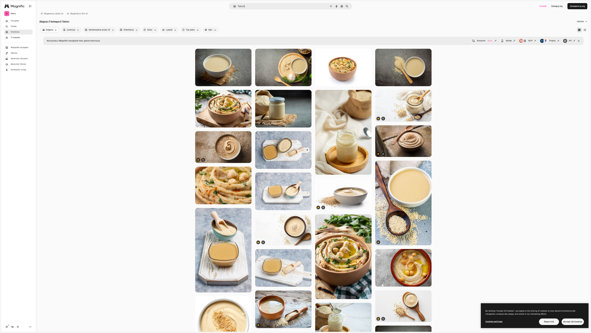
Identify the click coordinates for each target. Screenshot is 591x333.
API (570, 40)
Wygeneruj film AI (79, 13)
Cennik (543, 6)
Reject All (549, 321)
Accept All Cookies (572, 321)
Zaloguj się (557, 6)
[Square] (584, 29)
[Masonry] (579, 29)
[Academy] (12, 326)
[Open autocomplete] (233, 6)
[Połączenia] (6, 326)
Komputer (484, 40)
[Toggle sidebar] (30, 6)
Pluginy (552, 40)
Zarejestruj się (577, 6)
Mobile (509, 40)
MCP (530, 40)
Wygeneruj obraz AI (53, 13)
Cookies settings (493, 321)
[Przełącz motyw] (17, 326)
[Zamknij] (578, 41)
